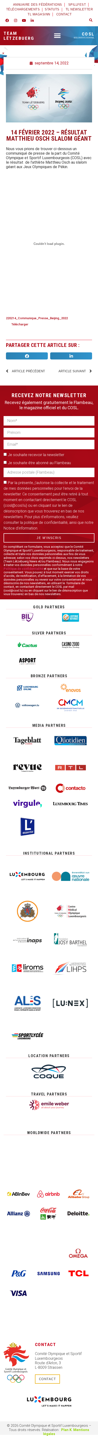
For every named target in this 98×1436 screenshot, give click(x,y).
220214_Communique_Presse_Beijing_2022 (37, 318)
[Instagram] (15, 20)
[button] (90, 20)
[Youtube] (23, 20)
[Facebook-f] (7, 20)
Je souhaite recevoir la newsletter (36, 455)
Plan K (66, 1430)
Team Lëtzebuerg (19, 36)
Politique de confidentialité (23, 568)
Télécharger (19, 324)
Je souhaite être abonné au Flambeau (39, 463)
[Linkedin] (32, 20)
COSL (84, 35)
